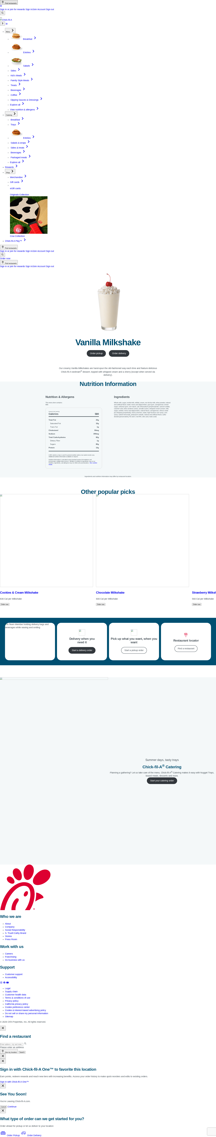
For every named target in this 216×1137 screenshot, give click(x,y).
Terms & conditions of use (17, 998)
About (8, 923)
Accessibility (11, 977)
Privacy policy (11, 1001)
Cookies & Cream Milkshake (19, 592)
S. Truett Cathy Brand (15, 933)
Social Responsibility (15, 930)
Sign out (50, 9)
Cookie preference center (17, 1007)
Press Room (11, 939)
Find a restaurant (186, 648)
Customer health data (15, 994)
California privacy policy (16, 1004)
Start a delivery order (82, 650)
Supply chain (11, 991)
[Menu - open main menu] (1, 17)
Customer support (13, 974)
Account (41, 9)
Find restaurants (10, 3)
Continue (12, 1106)
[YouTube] (7, 983)
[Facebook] (4, 983)
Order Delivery (33, 1135)
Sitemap (9, 1016)
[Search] (2, 13)
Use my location (10, 1052)
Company (9, 927)
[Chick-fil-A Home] (6, 20)
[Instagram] (1, 983)
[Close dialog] (3, 1028)
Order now (5, 258)
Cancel (3, 1107)
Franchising (10, 957)
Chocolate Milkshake (110, 592)
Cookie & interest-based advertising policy (25, 1010)
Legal (7, 988)
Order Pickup (13, 1135)
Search (21, 1052)
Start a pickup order (134, 650)
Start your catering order (162, 780)
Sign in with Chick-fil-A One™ (14, 1082)
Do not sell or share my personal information (26, 1013)
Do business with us (15, 960)
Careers (9, 953)
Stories (8, 936)
